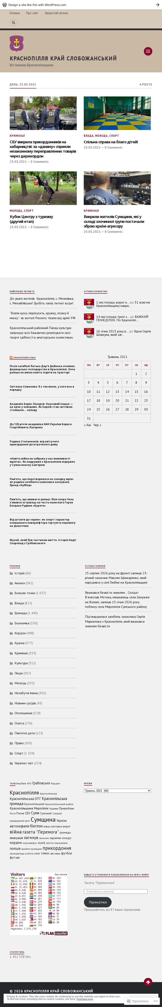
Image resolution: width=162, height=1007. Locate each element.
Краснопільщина (21, 808)
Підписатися (98, 902)
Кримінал (17, 136)
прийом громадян (31, 848)
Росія (13, 813)
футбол (66, 853)
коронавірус (30, 842)
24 (89, 409)
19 (108, 400)
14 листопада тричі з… (112, 316)
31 (89, 418)
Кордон (20, 633)
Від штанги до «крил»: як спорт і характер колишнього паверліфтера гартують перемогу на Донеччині (43, 522)
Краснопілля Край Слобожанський (63, 58)
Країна (19, 643)
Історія (19, 573)
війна (16, 831)
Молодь (101, 136)
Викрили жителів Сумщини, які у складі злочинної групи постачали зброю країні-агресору (114, 221)
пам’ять (50, 843)
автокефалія (19, 826)
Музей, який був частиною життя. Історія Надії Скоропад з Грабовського (43, 542)
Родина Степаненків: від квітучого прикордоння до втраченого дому (34, 443)
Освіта (19, 723)
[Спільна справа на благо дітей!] (117, 113)
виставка (56, 826)
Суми (35, 812)
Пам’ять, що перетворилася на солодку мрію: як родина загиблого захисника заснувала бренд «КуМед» (42, 482)
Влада (89, 136)
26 (108, 409)
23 (146, 400)
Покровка (53, 808)
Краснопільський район (59, 804)
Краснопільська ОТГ (25, 798)
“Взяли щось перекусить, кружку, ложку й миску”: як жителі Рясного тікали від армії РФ (43, 315)
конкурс (67, 838)
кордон (16, 842)
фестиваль (55, 853)
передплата (61, 842)
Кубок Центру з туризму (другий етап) (31, 219)
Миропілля (41, 808)
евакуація (16, 838)
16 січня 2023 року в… (112, 331)
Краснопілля (24, 792)
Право (19, 743)
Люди (19, 673)
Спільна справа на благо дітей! (111, 142)
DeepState (20, 783)
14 (127, 391)
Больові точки (25, 593)
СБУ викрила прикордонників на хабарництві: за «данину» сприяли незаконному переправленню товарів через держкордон (43, 149)
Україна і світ (24, 763)
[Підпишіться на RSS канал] (11, 357)
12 (108, 391)
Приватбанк (66, 808)
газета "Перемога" (41, 832)
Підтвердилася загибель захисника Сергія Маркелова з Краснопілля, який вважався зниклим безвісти (115, 621)
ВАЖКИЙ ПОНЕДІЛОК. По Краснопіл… (122, 318)
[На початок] (148, 982)
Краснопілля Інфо (25, 357)
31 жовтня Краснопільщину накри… (123, 304)
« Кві (87, 425)
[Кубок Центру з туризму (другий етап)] (43, 188)
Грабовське (41, 783)
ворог (66, 826)
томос (45, 853)
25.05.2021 (18, 161)
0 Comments (40, 161)
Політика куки (85, 998)
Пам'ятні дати (25, 733)
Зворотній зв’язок (56, 13)
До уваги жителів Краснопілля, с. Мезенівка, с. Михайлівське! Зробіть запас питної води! (43, 300)
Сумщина (43, 819)
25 (98, 409)
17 (89, 400)
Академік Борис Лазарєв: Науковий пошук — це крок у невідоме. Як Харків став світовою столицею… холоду (41, 407)
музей (41, 842)
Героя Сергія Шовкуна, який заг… (123, 333)
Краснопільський (34, 804)
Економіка (22, 623)
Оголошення (23, 713)
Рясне (20, 813)
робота (29, 853)
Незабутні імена (26, 693)
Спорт (114, 136)
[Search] (13, 22)
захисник (44, 838)
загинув (31, 837)
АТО (29, 783)
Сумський (45, 813)
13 (117, 391)
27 (117, 409)
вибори (46, 826)
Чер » (97, 425)
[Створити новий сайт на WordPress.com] (81, 4)
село (37, 853)
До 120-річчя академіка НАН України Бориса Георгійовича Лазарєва (41, 426)
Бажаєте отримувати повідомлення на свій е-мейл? (116, 875)
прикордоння (57, 848)
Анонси (20, 583)
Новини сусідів (25, 703)
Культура (21, 663)
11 (98, 391)
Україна (62, 821)
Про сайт (32, 13)
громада (65, 832)
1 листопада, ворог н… (112, 302)
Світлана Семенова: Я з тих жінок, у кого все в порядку (42, 388)
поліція (15, 848)
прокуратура (17, 853)
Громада (21, 613)
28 (127, 409)
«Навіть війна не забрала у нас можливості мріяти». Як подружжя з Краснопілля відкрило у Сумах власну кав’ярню (42, 461)
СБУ (27, 813)
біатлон (36, 825)
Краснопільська (48, 793)
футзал (15, 857)
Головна (15, 13)
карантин (55, 838)
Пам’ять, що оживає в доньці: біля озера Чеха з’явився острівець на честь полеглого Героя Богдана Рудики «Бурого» (42, 502)
